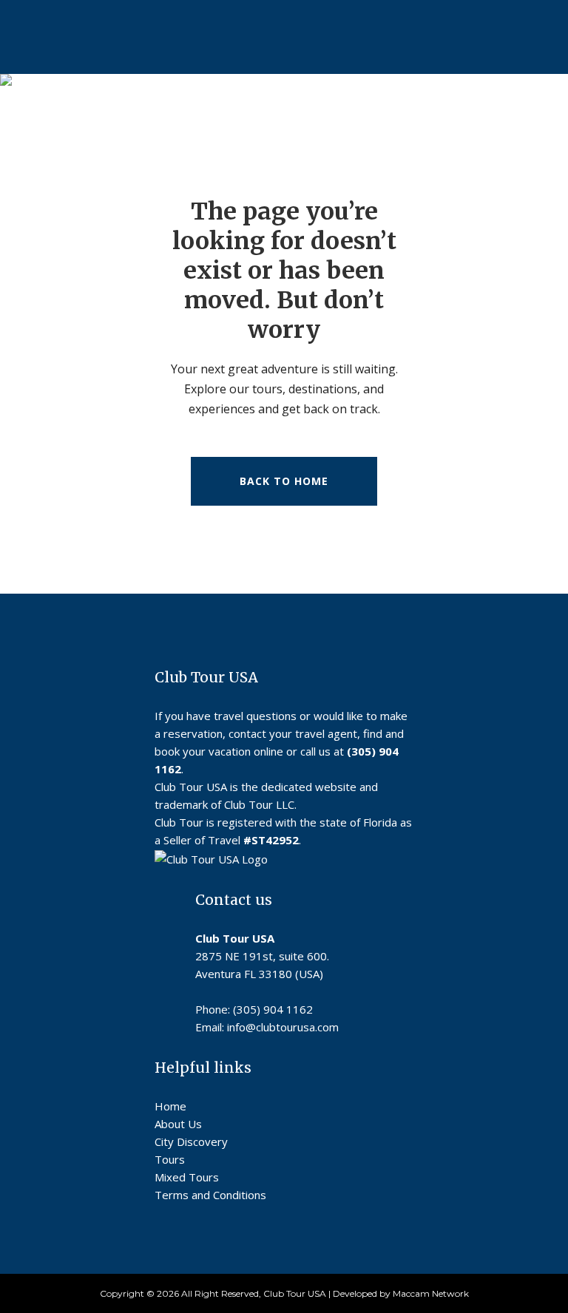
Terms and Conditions (210, 1194)
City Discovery (191, 1141)
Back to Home (284, 481)
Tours (170, 1159)
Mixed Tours (187, 1177)
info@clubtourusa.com (283, 1026)
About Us (178, 1123)
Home (170, 1106)
